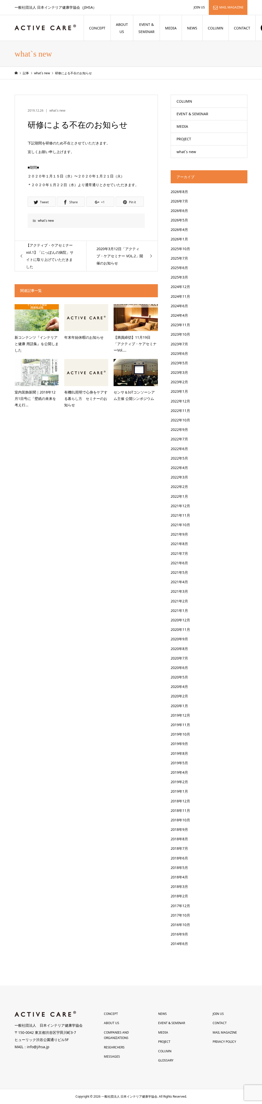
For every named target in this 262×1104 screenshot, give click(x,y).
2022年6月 (179, 448)
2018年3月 (179, 886)
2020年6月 (179, 667)
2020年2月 (179, 696)
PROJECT (184, 138)
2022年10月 (180, 420)
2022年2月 (179, 486)
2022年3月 (179, 477)
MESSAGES (112, 1056)
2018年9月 (179, 829)
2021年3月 (179, 591)
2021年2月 (179, 601)
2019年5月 (179, 762)
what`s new (57, 110)
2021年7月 (179, 553)
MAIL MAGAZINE (231, 7)
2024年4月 (179, 315)
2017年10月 (180, 915)
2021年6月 (179, 562)
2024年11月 (180, 296)
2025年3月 (179, 277)
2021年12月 (180, 505)
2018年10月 (180, 820)
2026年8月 (179, 191)
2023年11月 (180, 324)
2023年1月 (179, 391)
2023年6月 (179, 353)
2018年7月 (179, 848)
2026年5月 (179, 220)
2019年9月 (179, 743)
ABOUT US (122, 28)
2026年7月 (179, 201)
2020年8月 (179, 648)
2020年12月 (180, 620)
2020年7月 (179, 658)
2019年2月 (179, 781)
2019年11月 (180, 724)
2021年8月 (179, 543)
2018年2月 (179, 896)
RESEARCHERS (114, 1047)
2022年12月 (180, 401)
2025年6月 (179, 267)
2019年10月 (180, 734)
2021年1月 (179, 610)
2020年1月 (179, 705)
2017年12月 (180, 905)
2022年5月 (179, 458)
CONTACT (242, 28)
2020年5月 (179, 677)
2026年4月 (179, 229)
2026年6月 (179, 210)
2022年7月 (179, 439)
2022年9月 (179, 429)
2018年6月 (179, 858)
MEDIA (171, 28)
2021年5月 (179, 572)
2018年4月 (179, 877)
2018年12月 (180, 801)
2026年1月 (179, 239)
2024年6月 (179, 305)
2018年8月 (179, 838)
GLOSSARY (165, 1060)
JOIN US (199, 7)
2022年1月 (179, 496)
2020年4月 (179, 686)
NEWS (192, 28)
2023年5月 (179, 362)
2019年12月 (180, 715)
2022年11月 (180, 410)
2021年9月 (179, 534)
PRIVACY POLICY (224, 1041)
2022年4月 (179, 467)
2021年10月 (180, 524)
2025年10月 (180, 248)
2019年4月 (179, 772)
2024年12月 (180, 286)
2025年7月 (179, 258)
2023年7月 (179, 344)
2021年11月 (180, 515)
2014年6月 (179, 943)
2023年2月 (179, 381)
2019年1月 (179, 791)
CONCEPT (97, 28)
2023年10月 (180, 334)
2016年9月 (179, 934)
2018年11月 (180, 810)
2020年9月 (179, 638)
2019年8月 (179, 753)
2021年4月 (179, 581)
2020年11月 (180, 629)
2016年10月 (180, 924)
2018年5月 (179, 867)
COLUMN (215, 28)
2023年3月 (179, 372)
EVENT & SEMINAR (146, 28)
